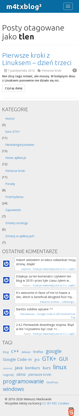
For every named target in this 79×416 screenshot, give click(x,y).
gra (36, 359)
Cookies (63, 403)
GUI (63, 358)
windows (13, 388)
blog (6, 352)
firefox (38, 351)
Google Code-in (17, 359)
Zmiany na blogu (16, 223)
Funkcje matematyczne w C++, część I (54, 268)
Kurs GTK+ (12, 132)
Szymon (26, 268)
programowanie (23, 381)
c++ (15, 351)
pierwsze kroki (39, 374)
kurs (47, 367)
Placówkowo (27, 314)
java (19, 368)
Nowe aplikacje (15, 158)
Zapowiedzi (13, 210)
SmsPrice (52, 382)
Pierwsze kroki (51, 70)
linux (60, 367)
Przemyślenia (14, 197)
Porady (10, 184)
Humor (10, 118)
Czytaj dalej (13, 88)
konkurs (32, 367)
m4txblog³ (24, 6)
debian (26, 352)
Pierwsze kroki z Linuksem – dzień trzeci (36, 58)
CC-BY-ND (49, 403)
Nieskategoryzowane (19, 145)
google (54, 351)
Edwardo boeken (50, 301)
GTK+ (49, 358)
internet (7, 368)
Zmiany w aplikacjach (19, 236)
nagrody (8, 375)
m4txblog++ (68, 301)
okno (21, 374)
